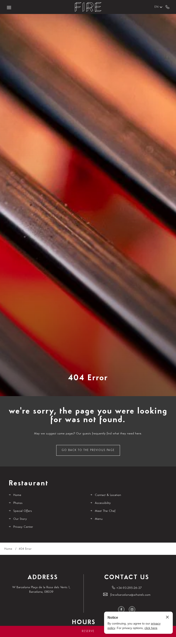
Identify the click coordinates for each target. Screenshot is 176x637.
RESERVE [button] (88, 631)
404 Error (88, 378)
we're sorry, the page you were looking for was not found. (88, 415)
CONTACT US (126, 577)
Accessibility (103, 503)
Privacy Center (23, 526)
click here (150, 628)
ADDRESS (43, 577)
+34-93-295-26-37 (167, 6)
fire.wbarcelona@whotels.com (130, 594)
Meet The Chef (105, 510)
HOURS (84, 622)
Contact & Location (108, 495)
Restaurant (28, 483)
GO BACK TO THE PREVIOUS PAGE (88, 450)
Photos (18, 503)
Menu (99, 518)
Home (17, 495)
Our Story (20, 518)
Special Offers (22, 510)
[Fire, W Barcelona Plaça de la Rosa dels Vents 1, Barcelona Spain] (88, 7)
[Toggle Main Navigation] (9, 7)
